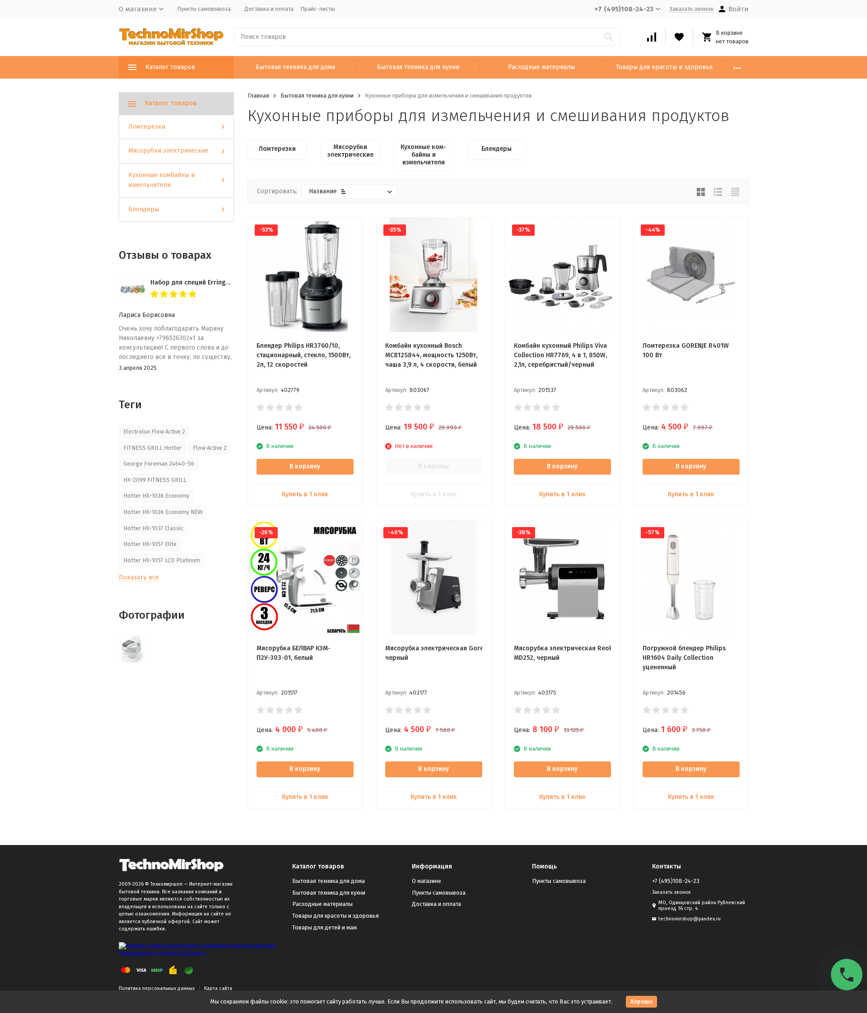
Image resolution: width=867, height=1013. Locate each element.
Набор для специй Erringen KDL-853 (204, 282)
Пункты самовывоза (204, 8)
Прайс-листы (317, 8)
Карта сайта (218, 988)
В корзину (304, 466)
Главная (258, 95)
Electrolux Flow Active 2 (154, 431)
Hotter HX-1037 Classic (153, 528)
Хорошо (641, 1001)
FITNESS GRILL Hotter (152, 447)
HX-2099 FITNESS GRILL (154, 479)
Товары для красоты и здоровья (664, 67)
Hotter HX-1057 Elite (150, 544)
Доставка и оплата (269, 8)
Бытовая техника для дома (295, 67)
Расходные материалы (541, 67)
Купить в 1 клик (305, 494)
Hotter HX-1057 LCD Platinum (161, 560)
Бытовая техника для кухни (418, 67)
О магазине (426, 881)
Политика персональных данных (157, 988)
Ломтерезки (146, 127)
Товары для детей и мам (324, 927)
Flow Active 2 (210, 447)
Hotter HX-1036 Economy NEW (163, 512)
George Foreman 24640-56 (158, 463)
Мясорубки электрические (168, 150)
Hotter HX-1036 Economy (156, 495)
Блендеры (143, 209)
